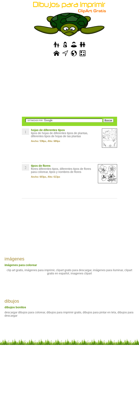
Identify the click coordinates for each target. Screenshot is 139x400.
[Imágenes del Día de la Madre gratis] (65, 47)
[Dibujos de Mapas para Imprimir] (74, 56)
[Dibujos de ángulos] (65, 56)
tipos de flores (40, 165)
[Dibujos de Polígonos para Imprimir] (83, 56)
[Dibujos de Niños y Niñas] (83, 47)
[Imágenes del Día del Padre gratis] (56, 47)
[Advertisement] (69, 87)
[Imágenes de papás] (74, 47)
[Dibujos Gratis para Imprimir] (56, 56)
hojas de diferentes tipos (48, 130)
